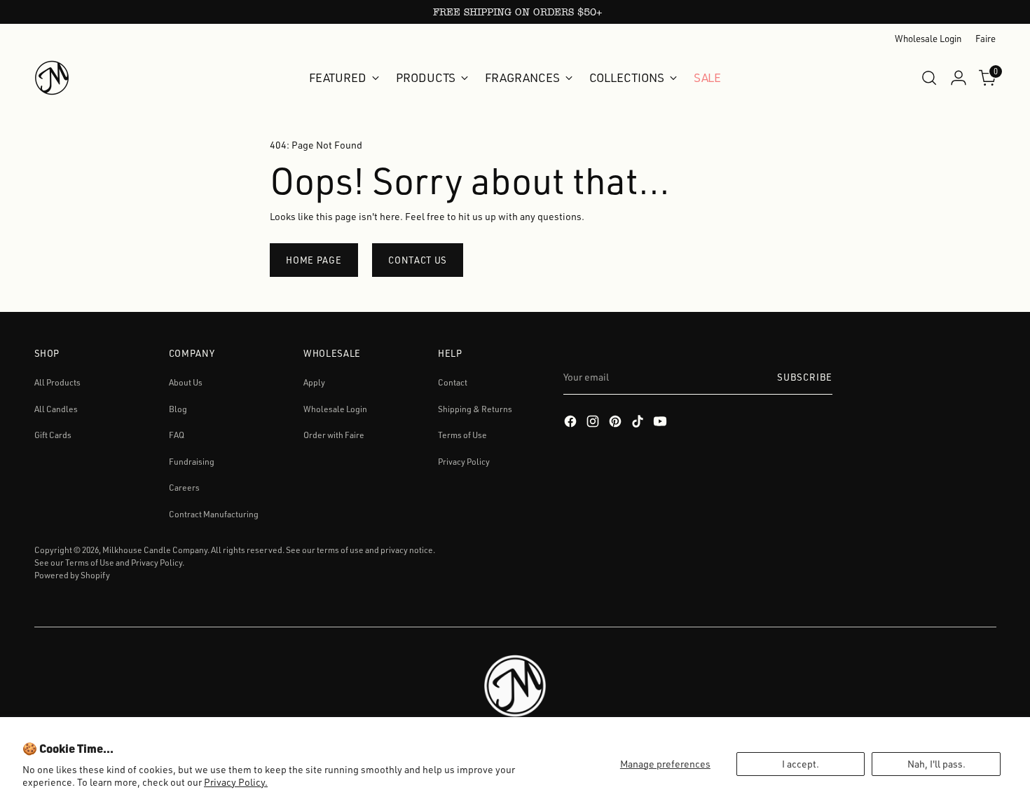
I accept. (800, 764)
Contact (452, 382)
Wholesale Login (335, 409)
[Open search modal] (929, 78)
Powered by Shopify (72, 575)
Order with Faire (333, 435)
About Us (185, 382)
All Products (57, 382)
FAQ (176, 435)
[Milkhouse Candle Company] (51, 77)
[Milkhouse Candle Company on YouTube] (661, 423)
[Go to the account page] (959, 78)
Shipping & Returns (475, 409)
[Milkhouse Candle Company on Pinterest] (616, 423)
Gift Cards (52, 435)
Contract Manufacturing (214, 514)
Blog (178, 409)
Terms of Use (462, 435)
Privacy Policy (464, 461)
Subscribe (804, 377)
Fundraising (191, 461)
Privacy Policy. (236, 782)
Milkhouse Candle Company (154, 550)
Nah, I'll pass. (936, 764)
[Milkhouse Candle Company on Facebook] (571, 423)
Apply (314, 382)
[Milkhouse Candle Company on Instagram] (594, 423)
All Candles (56, 409)
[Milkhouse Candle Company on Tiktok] (639, 423)
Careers (184, 487)
